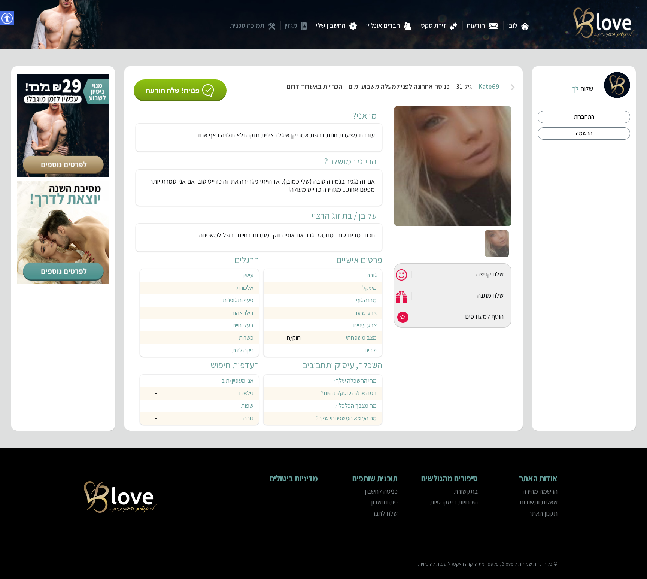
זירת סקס (433, 25)
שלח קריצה (490, 274)
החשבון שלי (331, 25)
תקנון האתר (543, 513)
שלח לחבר (385, 513)
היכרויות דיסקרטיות (453, 502)
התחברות (584, 117)
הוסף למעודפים (484, 316)
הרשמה (584, 133)
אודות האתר (538, 478)
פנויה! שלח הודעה (173, 90)
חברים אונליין (383, 25)
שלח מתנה (490, 295)
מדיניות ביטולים (294, 478)
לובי (512, 25)
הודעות (476, 25)
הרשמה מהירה (540, 491)
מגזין (291, 25)
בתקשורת (465, 491)
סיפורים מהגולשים (449, 478)
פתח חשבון (384, 502)
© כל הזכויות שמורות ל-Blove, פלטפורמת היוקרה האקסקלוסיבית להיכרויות (488, 564)
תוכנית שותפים (375, 478)
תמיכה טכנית (247, 25)
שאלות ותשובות (538, 502)
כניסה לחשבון (381, 491)
